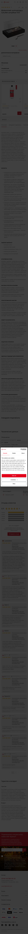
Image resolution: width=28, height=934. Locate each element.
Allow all (14, 475)
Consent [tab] (5, 453)
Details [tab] (14, 453)
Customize (13, 479)
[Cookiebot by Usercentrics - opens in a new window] (20, 449)
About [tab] (22, 453)
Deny (14, 483)
